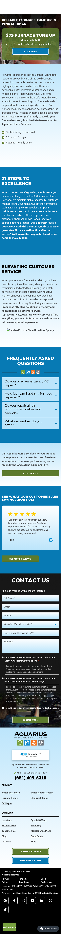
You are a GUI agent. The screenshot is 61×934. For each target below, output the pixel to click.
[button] (30, 851)
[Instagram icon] (23, 900)
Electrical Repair (39, 798)
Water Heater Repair (42, 792)
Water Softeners (11, 792)
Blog (4, 836)
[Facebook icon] (14, 900)
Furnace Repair (10, 798)
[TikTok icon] (5, 909)
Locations (7, 820)
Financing (36, 825)
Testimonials (9, 831)
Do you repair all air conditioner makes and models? (23, 409)
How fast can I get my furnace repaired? (28, 395)
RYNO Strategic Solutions (46, 893)
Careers (6, 841)
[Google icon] (5, 900)
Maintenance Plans (41, 831)
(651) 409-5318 (30, 777)
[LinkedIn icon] (41, 900)
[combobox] (30, 624)
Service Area (9, 825)
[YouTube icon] (32, 900)
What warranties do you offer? (23, 423)
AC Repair (7, 803)
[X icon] (50, 900)
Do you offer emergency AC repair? (27, 383)
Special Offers (39, 820)
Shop (33, 841)
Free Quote (37, 836)
